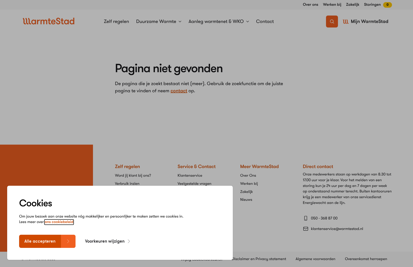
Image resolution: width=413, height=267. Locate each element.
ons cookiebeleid (59, 222)
